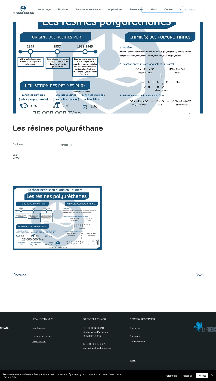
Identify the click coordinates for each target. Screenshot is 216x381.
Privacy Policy (11, 377)
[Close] (212, 375)
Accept (202, 375)
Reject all (187, 375)
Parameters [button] (171, 375)
